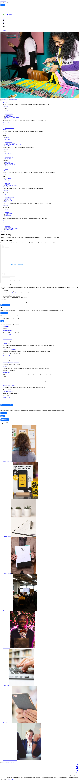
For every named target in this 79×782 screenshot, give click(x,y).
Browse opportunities (5, 304)
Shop (4, 216)
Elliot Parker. (10, 779)
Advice (4, 129)
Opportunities (5, 186)
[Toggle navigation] (0, 100)
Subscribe (5, 7)
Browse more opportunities (6, 404)
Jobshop (3, 416)
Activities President (13, 292)
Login (2, 321)
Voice (4, 170)
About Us (5, 102)
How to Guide (4, 312)
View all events (6, 122)
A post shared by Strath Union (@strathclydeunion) (17, 280)
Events (4, 118)
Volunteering (3, 412)
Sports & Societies (6, 145)
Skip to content (3, 1)
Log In (4, 30)
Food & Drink (6, 201)
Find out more (5, 106)
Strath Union (2, 231)
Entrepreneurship (4, 419)
